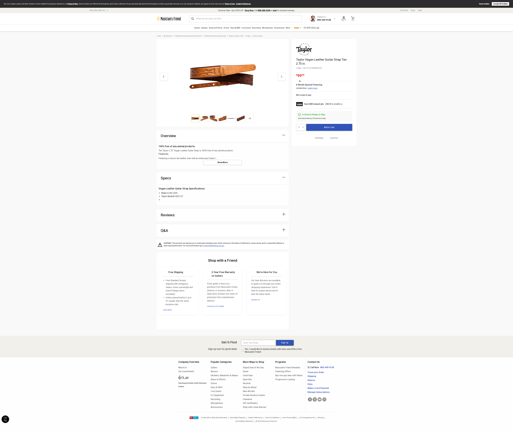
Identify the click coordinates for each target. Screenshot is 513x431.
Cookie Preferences (243, 4)
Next (281, 77)
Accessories (279, 28)
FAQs (310, 384)
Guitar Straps (257, 36)
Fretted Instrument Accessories (215, 36)
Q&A (299, 68)
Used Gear (248, 375)
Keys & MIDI (235, 28)
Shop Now (249, 10)
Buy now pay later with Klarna (288, 375)
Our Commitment (186, 371)
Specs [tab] (166, 178)
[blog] (192, 378)
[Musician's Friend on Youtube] (319, 399)
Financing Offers (283, 371)
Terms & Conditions (272, 418)
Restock (247, 383)
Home (159, 36)
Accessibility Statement (244, 421)
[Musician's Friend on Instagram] (324, 399)
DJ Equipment (217, 395)
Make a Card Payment (318, 388)
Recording (256, 28)
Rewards (404, 10)
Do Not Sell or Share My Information (214, 418)
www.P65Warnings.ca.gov (214, 246)
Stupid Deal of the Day (253, 367)
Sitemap (321, 418)
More (288, 28)
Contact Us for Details (215, 306)
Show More (222, 162)
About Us (182, 367)
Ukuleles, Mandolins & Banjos (224, 375)
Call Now (320, 367)
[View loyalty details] (341, 104)
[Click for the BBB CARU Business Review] (194, 417)
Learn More (167, 310)
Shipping (312, 376)
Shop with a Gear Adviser (254, 407)
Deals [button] (296, 28)
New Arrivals (249, 391)
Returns (311, 380)
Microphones (267, 28)
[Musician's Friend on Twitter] (314, 399)
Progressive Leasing (285, 379)
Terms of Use (230, 4)
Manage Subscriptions (319, 392)
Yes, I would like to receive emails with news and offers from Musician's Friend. (273, 350)
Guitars (197, 28)
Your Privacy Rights (289, 418)
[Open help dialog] (5, 419)
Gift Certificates (250, 403)
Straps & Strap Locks (236, 36)
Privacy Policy (72, 4)
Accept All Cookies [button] (500, 4)
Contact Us (255, 300)
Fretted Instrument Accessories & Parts (188, 36)
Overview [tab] (168, 136)
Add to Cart (329, 127)
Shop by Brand (249, 387)
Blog (413, 10)
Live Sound (246, 28)
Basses (204, 28)
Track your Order (316, 372)
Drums (226, 28)
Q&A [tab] (164, 230)
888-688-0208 (264, 10)
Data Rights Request (237, 418)
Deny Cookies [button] (484, 4)
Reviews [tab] (168, 215)
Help (420, 10)
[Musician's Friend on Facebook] (310, 399)
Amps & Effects (215, 28)
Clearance (247, 399)
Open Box (247, 379)
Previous (164, 77)
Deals (245, 371)
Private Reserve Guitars (254, 395)
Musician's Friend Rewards (287, 367)
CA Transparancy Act (307, 418)
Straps (248, 36)
